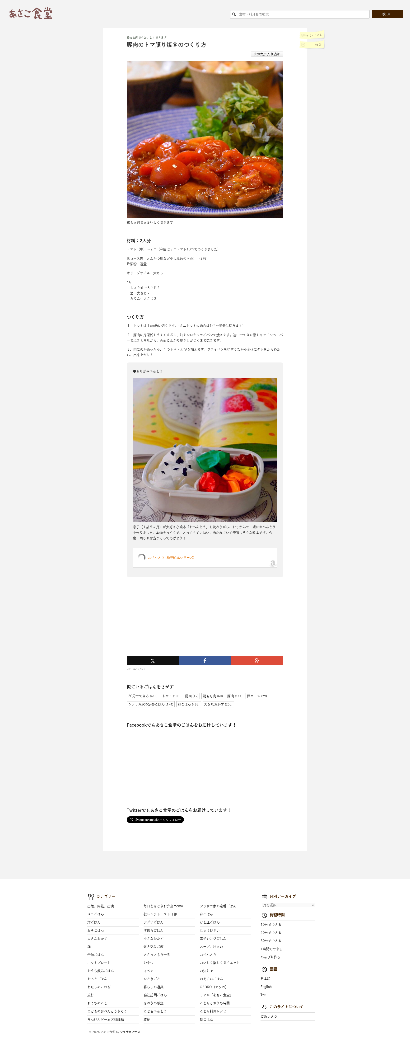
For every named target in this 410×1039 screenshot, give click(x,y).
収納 (147, 1019)
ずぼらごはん (153, 930)
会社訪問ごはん (155, 995)
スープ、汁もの (211, 946)
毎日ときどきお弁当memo (163, 906)
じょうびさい (210, 930)
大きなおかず (97, 938)
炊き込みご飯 (153, 946)
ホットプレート (99, 962)
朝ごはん (206, 1019)
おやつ (149, 962)
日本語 (265, 978)
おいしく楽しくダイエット (220, 962)
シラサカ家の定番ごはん (218, 906)
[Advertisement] (162, 622)
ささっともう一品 (157, 954)
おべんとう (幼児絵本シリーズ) (171, 557)
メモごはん (95, 914)
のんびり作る (270, 957)
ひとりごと (152, 979)
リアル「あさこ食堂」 (216, 995)
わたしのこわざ (99, 987)
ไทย (263, 995)
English (266, 986)
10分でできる (271, 924)
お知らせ (206, 971)
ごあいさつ (269, 1016)
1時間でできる (272, 949)
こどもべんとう (155, 1011)
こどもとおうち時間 (215, 1003)
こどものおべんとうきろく (107, 1011)
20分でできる (271, 932)
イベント (150, 971)
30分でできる (271, 940)
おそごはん (95, 930)
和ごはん (206, 914)
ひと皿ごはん (210, 922)
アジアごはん (153, 922)
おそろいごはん (211, 979)
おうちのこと (97, 1003)
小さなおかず (153, 938)
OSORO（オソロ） (214, 987)
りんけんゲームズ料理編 (105, 1019)
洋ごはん (94, 922)
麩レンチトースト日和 (160, 914)
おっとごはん (97, 979)
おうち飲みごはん (100, 971)
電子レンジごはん (213, 938)
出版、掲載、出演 (100, 906)
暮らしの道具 (153, 987)
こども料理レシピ (213, 1011)
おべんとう (208, 954)
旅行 (90, 995)
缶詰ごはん (95, 954)
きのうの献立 (153, 1003)
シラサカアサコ (130, 1031)
